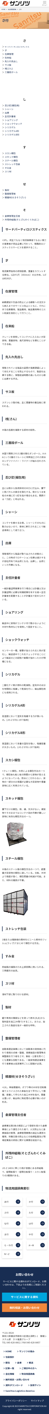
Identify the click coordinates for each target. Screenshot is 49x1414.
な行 (6, 1223)
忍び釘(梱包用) (12, 105)
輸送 (31, 1362)
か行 (31, 1201)
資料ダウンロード (14, 1385)
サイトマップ (37, 1400)
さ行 (6, 1212)
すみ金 (8, 167)
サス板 (8, 64)
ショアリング (11, 120)
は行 (31, 1223)
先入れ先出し (11, 61)
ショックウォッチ (13, 123)
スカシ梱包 (10, 153)
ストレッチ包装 (12, 164)
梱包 (7, 1362)
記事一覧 (9, 1368)
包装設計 (9, 1357)
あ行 (6, 1201)
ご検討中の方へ (29, 1368)
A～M (31, 1245)
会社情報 (9, 1373)
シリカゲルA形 (12, 131)
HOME (8, 1351)
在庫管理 (9, 54)
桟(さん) (9, 68)
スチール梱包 (11, 160)
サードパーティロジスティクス (17, 47)
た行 (31, 1212)
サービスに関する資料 (24, 1297)
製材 (7, 190)
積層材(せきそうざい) (15, 197)
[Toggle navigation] (44, 3)
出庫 (7, 112)
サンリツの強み (26, 1351)
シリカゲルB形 (12, 134)
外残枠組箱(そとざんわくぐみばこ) (22, 219)
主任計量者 (10, 116)
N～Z (6, 1254)
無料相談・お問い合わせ (24, 1308)
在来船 (8, 57)
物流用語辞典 (28, 1373)
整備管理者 (10, 193)
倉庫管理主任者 (12, 216)
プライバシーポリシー (16, 1400)
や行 (31, 1234)
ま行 (6, 1234)
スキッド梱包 (11, 156)
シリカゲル (10, 127)
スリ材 (8, 171)
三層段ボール (11, 72)
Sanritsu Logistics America (20, 1390)
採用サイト (35, 1385)
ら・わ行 (8, 1245)
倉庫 (19, 1362)
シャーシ (9, 109)
